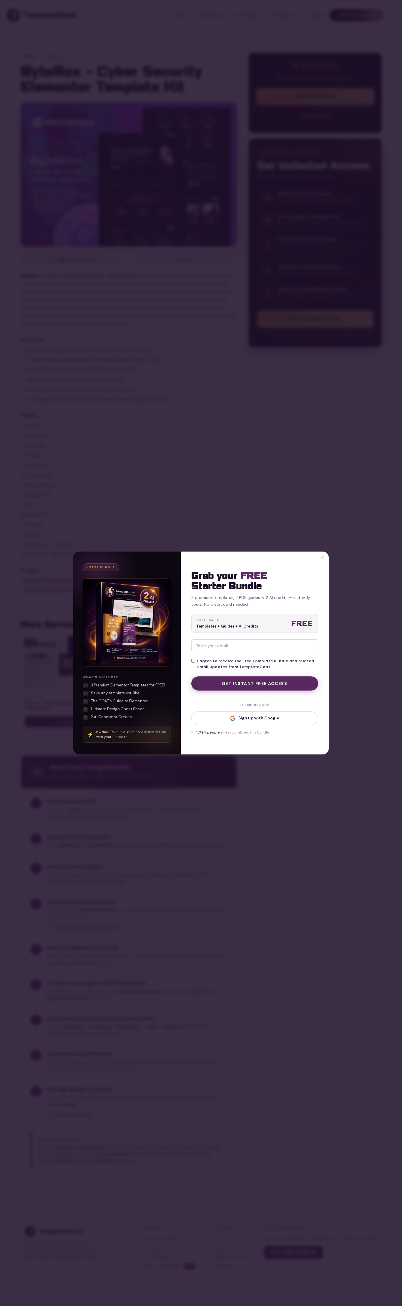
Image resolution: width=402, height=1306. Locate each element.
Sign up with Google (258, 718)
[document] (201, 653)
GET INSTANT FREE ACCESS (254, 683)
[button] (322, 557)
